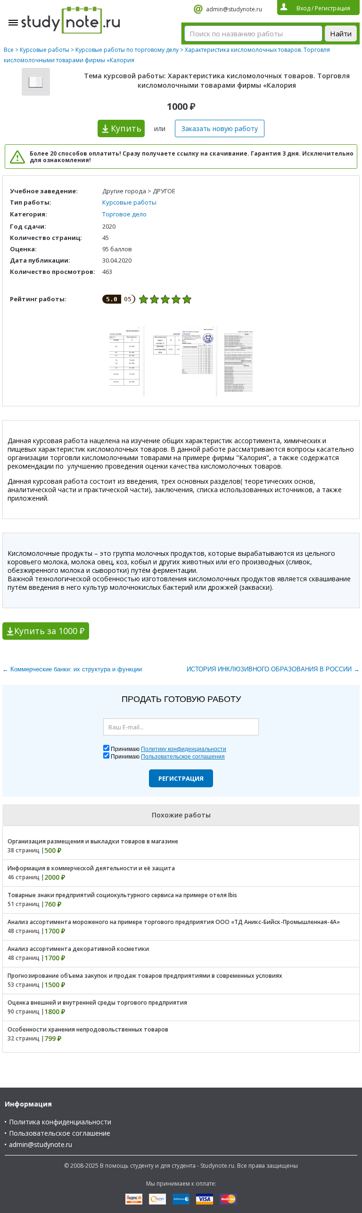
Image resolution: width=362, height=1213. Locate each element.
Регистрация (181, 778)
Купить (126, 128)
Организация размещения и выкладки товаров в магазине (93, 841)
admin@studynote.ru (234, 9)
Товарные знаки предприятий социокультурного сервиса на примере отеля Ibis (122, 895)
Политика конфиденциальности (60, 1121)
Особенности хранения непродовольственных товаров (88, 1029)
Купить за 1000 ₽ (49, 630)
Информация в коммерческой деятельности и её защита (91, 868)
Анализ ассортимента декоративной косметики (78, 949)
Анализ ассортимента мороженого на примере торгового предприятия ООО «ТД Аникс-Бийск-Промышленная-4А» (174, 922)
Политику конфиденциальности (183, 749)
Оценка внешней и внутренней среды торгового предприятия (97, 1002)
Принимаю (168, 749)
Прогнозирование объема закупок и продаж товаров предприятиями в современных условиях (145, 976)
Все (9, 50)
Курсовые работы (44, 50)
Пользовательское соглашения (183, 756)
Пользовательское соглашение (59, 1133)
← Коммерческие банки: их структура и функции (72, 669)
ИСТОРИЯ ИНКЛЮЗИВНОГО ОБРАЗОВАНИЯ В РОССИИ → (273, 669)
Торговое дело (124, 214)
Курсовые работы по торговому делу (127, 50)
